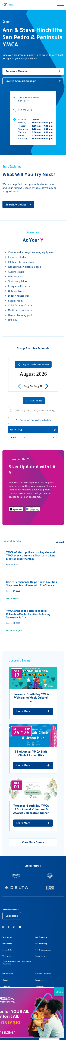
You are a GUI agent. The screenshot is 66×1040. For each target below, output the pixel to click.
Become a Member (16, 71)
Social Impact (41, 956)
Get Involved (7, 973)
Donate (5, 980)
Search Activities (15, 204)
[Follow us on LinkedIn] (14, 927)
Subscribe (11, 915)
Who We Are (7, 937)
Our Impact (7, 944)
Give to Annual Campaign (20, 81)
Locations (39, 980)
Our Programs (41, 937)
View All (59, 542)
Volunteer (6, 986)
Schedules (39, 986)
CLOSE (59, 991)
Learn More (23, 711)
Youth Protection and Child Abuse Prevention (16, 962)
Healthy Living (41, 944)
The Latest (6, 956)
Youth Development (43, 950)
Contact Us (7, 950)
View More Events (33, 842)
